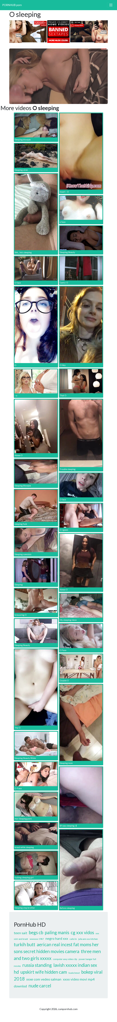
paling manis (57, 932)
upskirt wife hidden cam (43, 972)
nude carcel (40, 985)
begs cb (36, 932)
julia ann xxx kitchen (88, 938)
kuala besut (74, 972)
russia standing (37, 965)
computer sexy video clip (65, 959)
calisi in (73, 938)
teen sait (20, 933)
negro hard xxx (56, 938)
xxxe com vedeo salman (43, 979)
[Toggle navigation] (111, 5)
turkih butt (24, 944)
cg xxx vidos (82, 932)
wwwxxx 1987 (37, 938)
